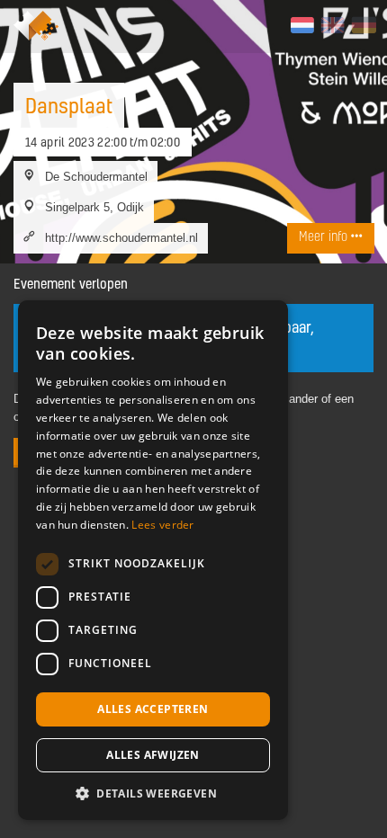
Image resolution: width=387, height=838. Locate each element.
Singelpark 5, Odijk (94, 207)
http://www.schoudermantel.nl (121, 237)
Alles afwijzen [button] (153, 754)
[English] (332, 25)
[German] (363, 25)
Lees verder (162, 524)
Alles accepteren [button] (152, 709)
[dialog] (153, 560)
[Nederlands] (302, 25)
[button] (153, 793)
